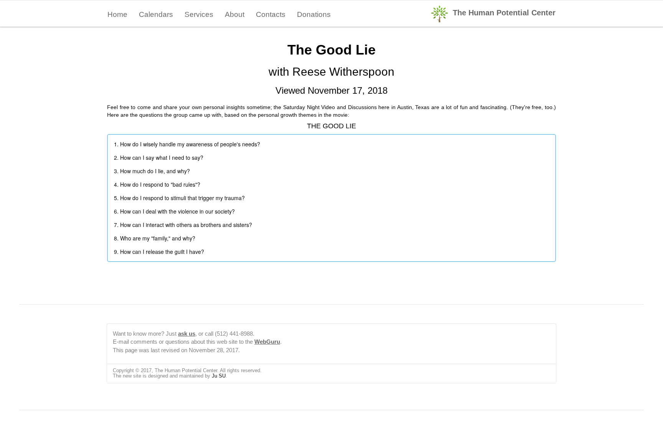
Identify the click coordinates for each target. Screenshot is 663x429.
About (234, 14)
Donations (314, 14)
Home (117, 14)
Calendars (156, 14)
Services (199, 14)
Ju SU (219, 376)
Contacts (270, 14)
